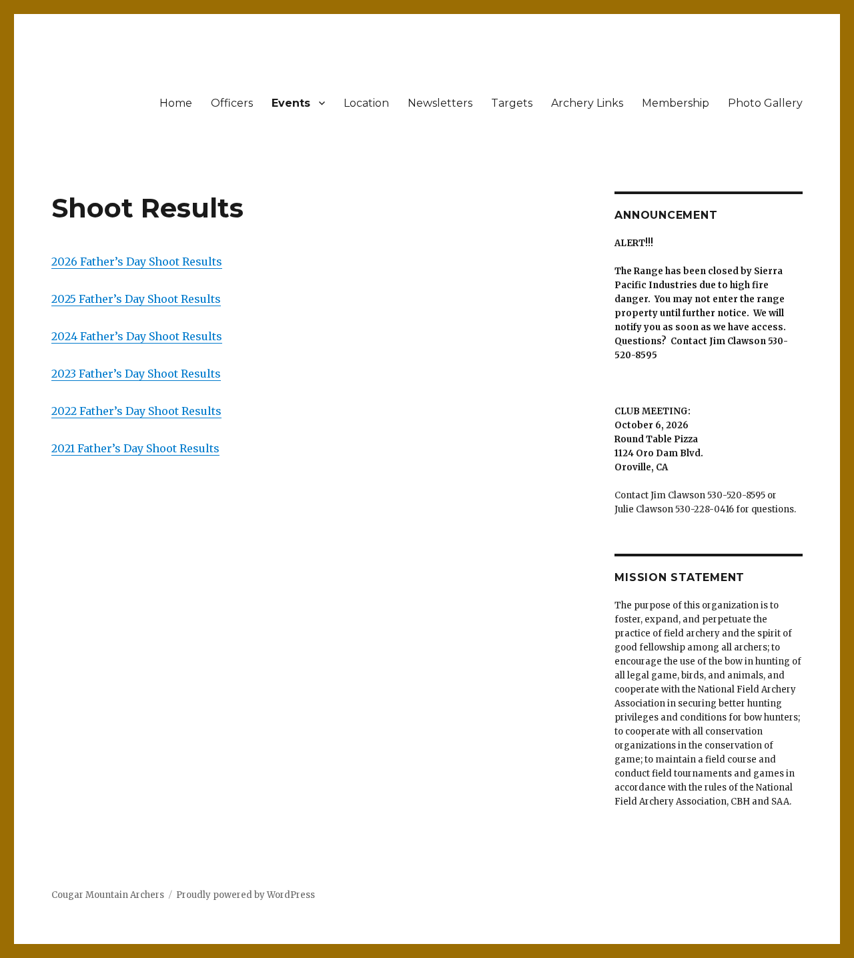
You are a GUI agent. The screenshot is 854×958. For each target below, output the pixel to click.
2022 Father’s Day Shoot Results (136, 411)
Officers (232, 103)
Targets (511, 103)
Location (366, 103)
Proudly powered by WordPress (245, 895)
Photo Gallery (765, 103)
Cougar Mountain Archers (107, 895)
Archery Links (587, 103)
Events (291, 103)
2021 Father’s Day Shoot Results (135, 448)
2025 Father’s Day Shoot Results (136, 299)
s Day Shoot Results (169, 336)
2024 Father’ (84, 336)
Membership (675, 103)
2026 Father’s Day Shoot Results (136, 261)
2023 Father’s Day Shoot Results (136, 373)
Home (175, 103)
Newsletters (440, 103)
